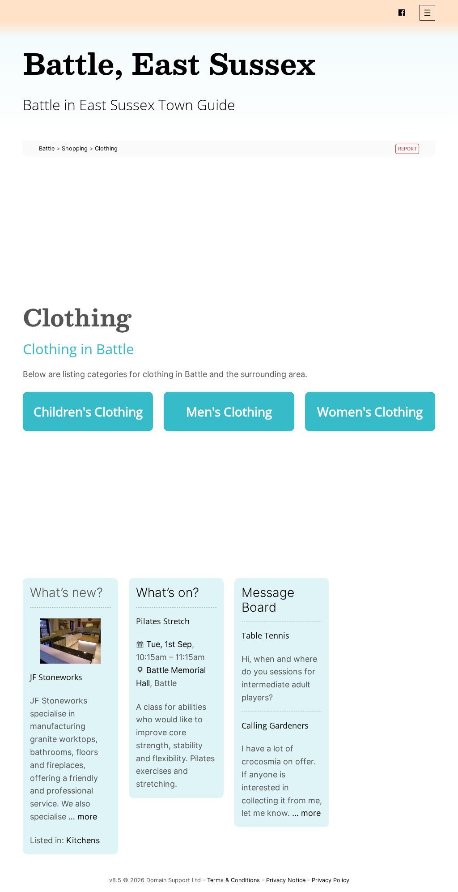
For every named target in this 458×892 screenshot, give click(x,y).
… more (82, 816)
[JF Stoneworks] (70, 641)
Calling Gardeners (275, 725)
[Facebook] (401, 12)
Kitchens (83, 840)
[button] (427, 13)
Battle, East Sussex (169, 63)
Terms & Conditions (233, 880)
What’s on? (167, 592)
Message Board (268, 599)
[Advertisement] (229, 230)
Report (407, 149)
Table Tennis (265, 635)
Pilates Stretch (163, 621)
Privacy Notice (285, 880)
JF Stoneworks (56, 677)
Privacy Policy (330, 880)
